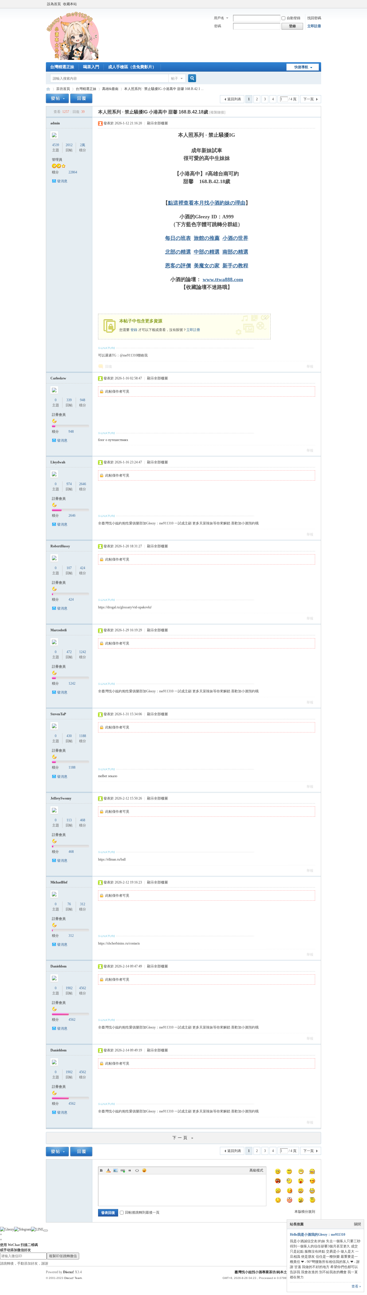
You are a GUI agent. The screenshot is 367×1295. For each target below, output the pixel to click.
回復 (108, 367)
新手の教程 (235, 266)
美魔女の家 (207, 266)
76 (69, 904)
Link (123, 1170)
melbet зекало (107, 776)
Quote (130, 1170)
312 (82, 904)
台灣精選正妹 (62, 67)
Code (137, 1170)
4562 (82, 988)
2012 (69, 145)
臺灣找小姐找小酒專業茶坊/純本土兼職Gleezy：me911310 (48, 89)
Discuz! (68, 1272)
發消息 (62, 181)
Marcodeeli (58, 630)
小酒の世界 (235, 238)
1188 (82, 736)
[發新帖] (57, 98)
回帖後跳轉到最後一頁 (142, 1212)
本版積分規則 (304, 1212)
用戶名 (219, 18)
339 (69, 400)
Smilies (144, 1170)
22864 (73, 172)
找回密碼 (314, 18)
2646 (82, 484)
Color (108, 1170)
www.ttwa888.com (223, 279)
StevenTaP (58, 714)
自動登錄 (293, 18)
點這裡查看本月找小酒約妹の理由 (206, 203)
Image (115, 1170)
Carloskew (58, 378)
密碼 (217, 26)
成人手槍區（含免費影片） (132, 67)
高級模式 (256, 1170)
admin (55, 123)
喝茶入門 (91, 67)
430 (69, 736)
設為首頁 (54, 4)
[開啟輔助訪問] (319, 4)
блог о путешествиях (113, 440)
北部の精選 (178, 252)
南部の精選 (235, 252)
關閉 (357, 1224)
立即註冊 (314, 26)
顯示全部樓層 (157, 123)
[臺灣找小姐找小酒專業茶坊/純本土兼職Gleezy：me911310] (74, 59)
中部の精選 (207, 252)
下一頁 (308, 99)
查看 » (356, 1286)
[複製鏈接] (217, 112)
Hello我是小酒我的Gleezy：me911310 (317, 1235)
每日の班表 (178, 238)
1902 (69, 988)
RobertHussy (60, 546)
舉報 (310, 367)
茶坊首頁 (63, 89)
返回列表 (234, 99)
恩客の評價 (178, 266)
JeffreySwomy (60, 798)
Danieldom (58, 966)
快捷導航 (301, 67)
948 (82, 400)
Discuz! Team (73, 1278)
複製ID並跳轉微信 (63, 1256)
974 (69, 484)
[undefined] (45, 1230)
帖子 (174, 79)
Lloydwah (57, 462)
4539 (55, 145)
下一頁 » (183, 1138)
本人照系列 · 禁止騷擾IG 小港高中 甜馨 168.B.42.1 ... (164, 89)
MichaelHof (58, 882)
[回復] (81, 98)
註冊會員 (59, 415)
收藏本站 (70, 4)
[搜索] (191, 78)
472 (69, 652)
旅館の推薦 (207, 238)
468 (82, 820)
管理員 (57, 160)
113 (69, 820)
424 (82, 568)
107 (69, 568)
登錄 (133, 330)
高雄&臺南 (110, 89)
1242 (82, 652)
